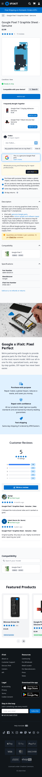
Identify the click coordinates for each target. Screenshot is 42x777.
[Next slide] (24, 641)
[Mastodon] (25, 732)
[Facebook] (8, 732)
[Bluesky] (30, 732)
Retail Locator (27, 666)
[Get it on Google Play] (30, 694)
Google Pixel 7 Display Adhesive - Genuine (23, 109)
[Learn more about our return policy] (17, 192)
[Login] (39, 3)
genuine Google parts (19, 214)
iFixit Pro (12, 237)
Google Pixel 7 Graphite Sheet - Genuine (21, 15)
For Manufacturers (28, 669)
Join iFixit (32, 172)
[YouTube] (21, 732)
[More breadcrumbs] (3, 15)
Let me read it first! (10, 715)
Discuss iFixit (6, 666)
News (24, 676)
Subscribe (35, 711)
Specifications (7, 264)
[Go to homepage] (12, 4)
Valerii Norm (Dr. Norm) (16, 520)
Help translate (19, 726)
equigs (10, 496)
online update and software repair (26, 216)
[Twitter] (12, 732)
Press (24, 672)
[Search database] (29, 3)
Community (26, 659)
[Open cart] (34, 3)
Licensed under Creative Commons (21, 766)
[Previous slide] (18, 641)
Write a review (22, 487)
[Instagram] (17, 732)
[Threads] (34, 732)
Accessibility (6, 687)
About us (5, 659)
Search (35, 89)
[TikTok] (4, 732)
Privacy (4, 690)
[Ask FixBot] (36, 143)
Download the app (30, 682)
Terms (4, 693)
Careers (4, 669)
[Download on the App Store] (30, 687)
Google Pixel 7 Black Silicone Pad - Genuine (23, 121)
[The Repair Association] (38, 732)
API (3, 672)
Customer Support (8, 662)
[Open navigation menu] (2, 3)
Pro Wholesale (27, 662)
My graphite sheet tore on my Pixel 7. (18, 148)
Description (6, 202)
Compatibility (7, 245)
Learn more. (17, 159)
